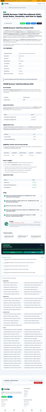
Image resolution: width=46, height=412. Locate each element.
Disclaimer (3, 406)
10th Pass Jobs (26, 401)
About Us (2, 401)
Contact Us (3, 403)
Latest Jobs (26, 390)
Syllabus (25, 396)
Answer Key (26, 394)
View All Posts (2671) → (37, 222)
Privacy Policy (3, 404)
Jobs (6, 7)
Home (2, 7)
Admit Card (26, 393)
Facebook (33, 23)
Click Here (34, 182)
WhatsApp (22, 23)
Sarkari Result (26, 391)
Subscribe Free (38, 382)
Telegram (28, 23)
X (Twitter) (39, 23)
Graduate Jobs (26, 404)
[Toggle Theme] (42, 3)
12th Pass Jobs (26, 403)
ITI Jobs (25, 406)
